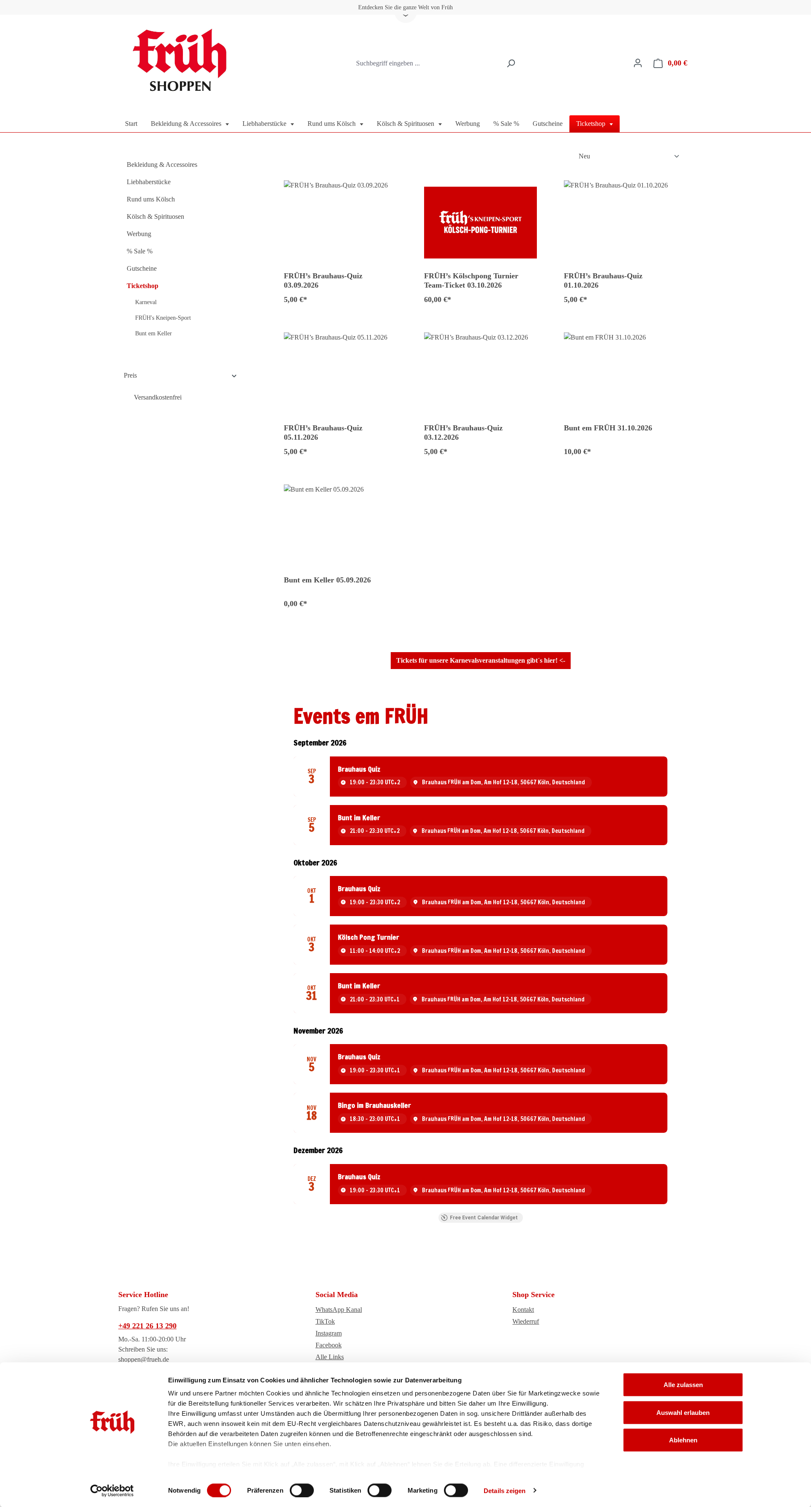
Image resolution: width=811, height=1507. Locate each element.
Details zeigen (504, 1490)
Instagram (329, 1333)
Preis (130, 375)
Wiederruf (525, 1321)
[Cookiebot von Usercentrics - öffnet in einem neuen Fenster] (112, 1490)
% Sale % (139, 251)
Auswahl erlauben (683, 1412)
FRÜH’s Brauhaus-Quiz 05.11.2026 (323, 432)
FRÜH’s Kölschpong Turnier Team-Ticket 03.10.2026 (471, 280)
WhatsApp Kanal (339, 1309)
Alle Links (330, 1356)
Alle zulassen (683, 1384)
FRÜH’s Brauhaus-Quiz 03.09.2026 (323, 280)
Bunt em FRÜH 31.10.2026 (608, 428)
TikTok (325, 1321)
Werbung (139, 233)
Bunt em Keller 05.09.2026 (327, 580)
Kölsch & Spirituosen (155, 216)
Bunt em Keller (153, 333)
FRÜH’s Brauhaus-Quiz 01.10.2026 (603, 280)
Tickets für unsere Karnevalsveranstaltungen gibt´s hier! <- (480, 660)
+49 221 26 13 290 (147, 1326)
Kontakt (523, 1309)
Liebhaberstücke (149, 181)
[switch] (302, 1490)
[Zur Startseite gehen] (181, 61)
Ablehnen (683, 1440)
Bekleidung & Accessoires (162, 164)
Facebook (329, 1345)
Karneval (146, 302)
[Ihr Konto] (638, 62)
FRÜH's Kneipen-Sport (163, 318)
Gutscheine (142, 268)
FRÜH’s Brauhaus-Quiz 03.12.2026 (463, 432)
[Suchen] (511, 63)
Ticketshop (142, 285)
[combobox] (426, 63)
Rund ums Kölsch (151, 199)
